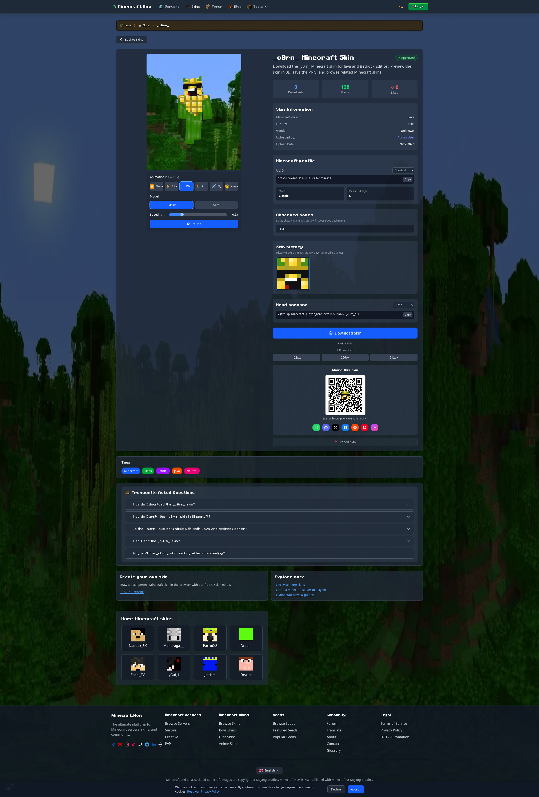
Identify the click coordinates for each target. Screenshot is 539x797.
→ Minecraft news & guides (294, 595)
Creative (171, 737)
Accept (355, 789)
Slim (216, 205)
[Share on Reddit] (355, 427)
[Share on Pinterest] (364, 427)
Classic (171, 205)
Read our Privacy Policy (203, 791)
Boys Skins (227, 730)
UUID (280, 170)
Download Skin (348, 333)
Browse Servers (177, 723)
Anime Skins (228, 743)
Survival (171, 730)
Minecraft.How (135, 7)
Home (128, 25)
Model (154, 196)
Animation (164, 177)
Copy (408, 179)
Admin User (406, 137)
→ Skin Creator (132, 592)
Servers (172, 6)
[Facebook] (113, 744)
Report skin (345, 442)
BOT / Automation (395, 737)
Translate (334, 730)
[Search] (401, 7)
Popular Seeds (284, 737)
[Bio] (160, 744)
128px (296, 357)
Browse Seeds (284, 723)
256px (345, 357)
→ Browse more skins (290, 585)
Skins (196, 6)
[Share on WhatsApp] (316, 427)
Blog (238, 6)
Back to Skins (134, 40)
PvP (168, 743)
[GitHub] (140, 744)
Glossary (334, 750)
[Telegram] (147, 744)
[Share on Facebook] (345, 427)
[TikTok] (133, 744)
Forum (217, 6)
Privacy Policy (391, 730)
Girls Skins (227, 737)
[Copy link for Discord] (326, 427)
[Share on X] (335, 427)
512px (394, 357)
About (331, 737)
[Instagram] (127, 744)
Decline (336, 789)
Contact (333, 743)
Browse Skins (229, 723)
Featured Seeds (285, 730)
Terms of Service (394, 723)
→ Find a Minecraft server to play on (300, 590)
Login (419, 6)
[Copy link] (374, 427)
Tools (258, 6)
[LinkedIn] (154, 744)
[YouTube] (120, 744)
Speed (158, 214)
